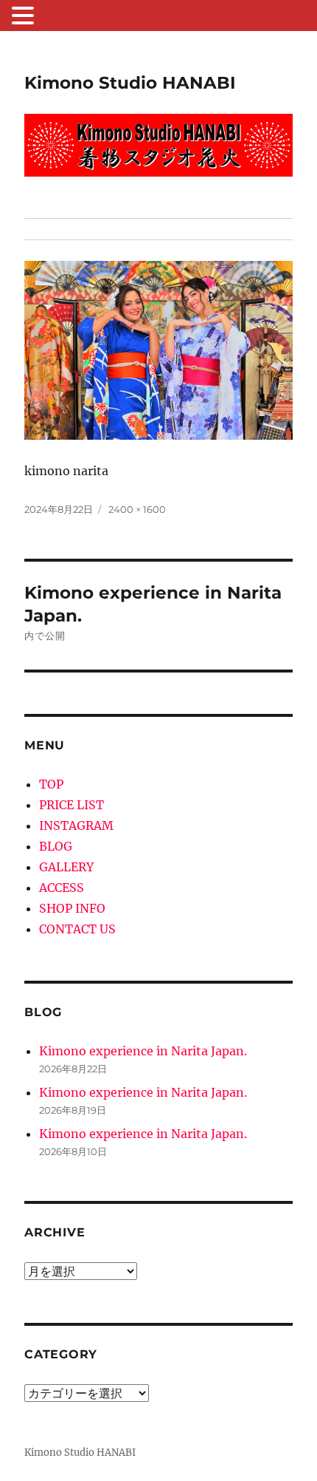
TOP (51, 784)
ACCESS (61, 887)
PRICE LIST (71, 804)
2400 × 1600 (137, 509)
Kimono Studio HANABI (130, 82)
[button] (25, 17)
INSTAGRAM (76, 825)
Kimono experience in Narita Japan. (143, 1050)
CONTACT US (77, 929)
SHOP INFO (72, 908)
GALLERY (66, 866)
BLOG (55, 846)
